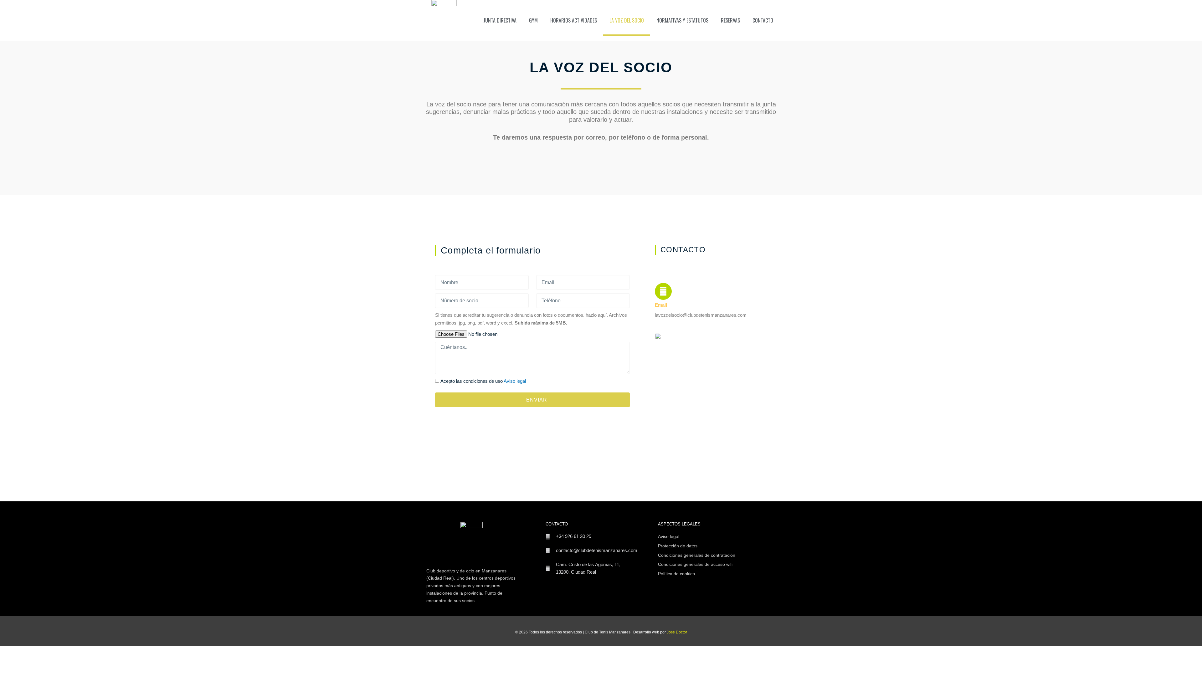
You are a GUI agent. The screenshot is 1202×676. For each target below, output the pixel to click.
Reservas (730, 20)
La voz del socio (626, 20)
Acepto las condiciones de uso (483, 381)
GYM (533, 20)
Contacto (763, 20)
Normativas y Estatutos (682, 20)
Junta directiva (499, 20)
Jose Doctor (677, 632)
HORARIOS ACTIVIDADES (573, 20)
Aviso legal (515, 381)
